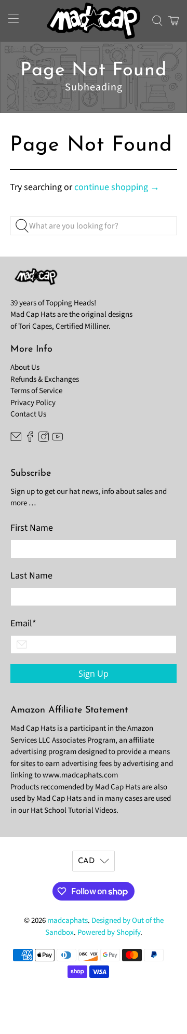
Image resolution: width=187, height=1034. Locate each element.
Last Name (31, 575)
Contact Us (28, 414)
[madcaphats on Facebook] (30, 439)
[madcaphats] (93, 21)
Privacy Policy (33, 402)
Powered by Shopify (108, 932)
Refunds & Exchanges (44, 379)
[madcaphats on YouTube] (57, 439)
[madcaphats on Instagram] (43, 439)
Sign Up (93, 673)
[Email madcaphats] (16, 439)
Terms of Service (36, 390)
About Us (24, 367)
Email (23, 623)
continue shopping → (116, 187)
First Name (31, 527)
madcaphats (67, 920)
